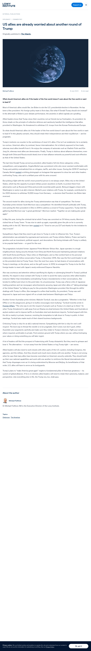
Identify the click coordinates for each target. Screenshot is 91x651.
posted (18, 172)
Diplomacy (6, 417)
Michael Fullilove (8, 91)
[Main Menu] (86, 5)
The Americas (15, 417)
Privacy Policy (50, 647)
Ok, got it (78, 646)
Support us (77, 5)
